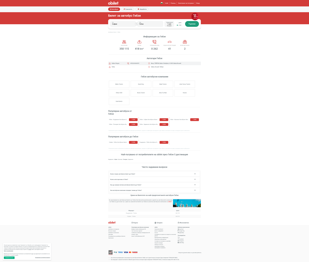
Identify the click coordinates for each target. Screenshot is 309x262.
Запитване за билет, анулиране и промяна (160, 247)
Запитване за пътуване (186, 3)
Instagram (181, 240)
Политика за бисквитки (160, 239)
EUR (166, 3)
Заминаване (169, 22)
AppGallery (181, 232)
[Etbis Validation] (110, 252)
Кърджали (111, 159)
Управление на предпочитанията (42, 257)
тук (32, 253)
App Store (181, 229)
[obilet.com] (117, 4)
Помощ (173, 3)
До (140, 22)
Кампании (111, 238)
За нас (156, 232)
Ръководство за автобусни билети (116, 236)
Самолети (128, 9)
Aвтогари (110, 234)
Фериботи (143, 9)
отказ (29, 249)
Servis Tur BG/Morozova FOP (138, 236)
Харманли (130, 159)
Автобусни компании (113, 232)
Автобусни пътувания (113, 229)
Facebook (181, 239)
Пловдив (125, 159)
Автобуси (114, 9)
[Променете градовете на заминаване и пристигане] (136, 23)
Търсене (191, 24)
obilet (169, 201)
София (115, 159)
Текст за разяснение (8, 250)
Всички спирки (112, 230)
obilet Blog (181, 242)
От (113, 22)
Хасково (120, 159)
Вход (198, 3)
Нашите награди (159, 242)
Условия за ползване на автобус (163, 241)
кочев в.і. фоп (134, 234)
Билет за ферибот (159, 230)
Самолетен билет (159, 229)
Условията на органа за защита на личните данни (165, 235)
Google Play (181, 230)
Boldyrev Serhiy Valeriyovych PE (138, 229)
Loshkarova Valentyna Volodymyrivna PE (140, 232)
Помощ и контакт (159, 244)
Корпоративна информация (161, 237)
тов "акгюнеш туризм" (136, 230)
